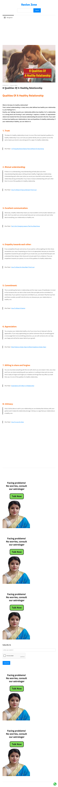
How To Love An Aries (17, 422)
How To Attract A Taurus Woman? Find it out (24, 190)
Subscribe (6, 663)
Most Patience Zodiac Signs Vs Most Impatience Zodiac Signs (28, 347)
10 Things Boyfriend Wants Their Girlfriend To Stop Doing (27, 149)
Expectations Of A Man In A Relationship (22, 386)
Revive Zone (29, 4)
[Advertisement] (29, 31)
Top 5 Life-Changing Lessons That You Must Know (25, 226)
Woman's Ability (13, 85)
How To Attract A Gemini (18, 308)
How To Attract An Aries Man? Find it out (22, 267)
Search (37, 10)
